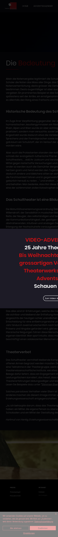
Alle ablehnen (16, 528)
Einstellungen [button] (29, 533)
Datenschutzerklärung (43, 521)
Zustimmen (43, 528)
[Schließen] (54, 515)
